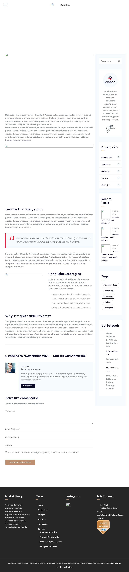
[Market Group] (64, 5)
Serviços (41, 529)
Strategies (105, 185)
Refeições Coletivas (48, 546)
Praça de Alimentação (49, 537)
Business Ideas (107, 157)
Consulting (105, 164)
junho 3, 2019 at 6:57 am (31, 369)
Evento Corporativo (48, 532)
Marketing (105, 171)
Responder (27, 386)
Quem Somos (44, 510)
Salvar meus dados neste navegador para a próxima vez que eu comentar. (43, 452)
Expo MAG (104, 505)
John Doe (25, 366)
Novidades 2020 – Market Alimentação (110, 220)
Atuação (41, 515)
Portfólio (42, 519)
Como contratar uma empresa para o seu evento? (109, 256)
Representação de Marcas (51, 542)
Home (40, 505)
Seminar (104, 178)
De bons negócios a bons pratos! (110, 237)
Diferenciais (43, 524)
